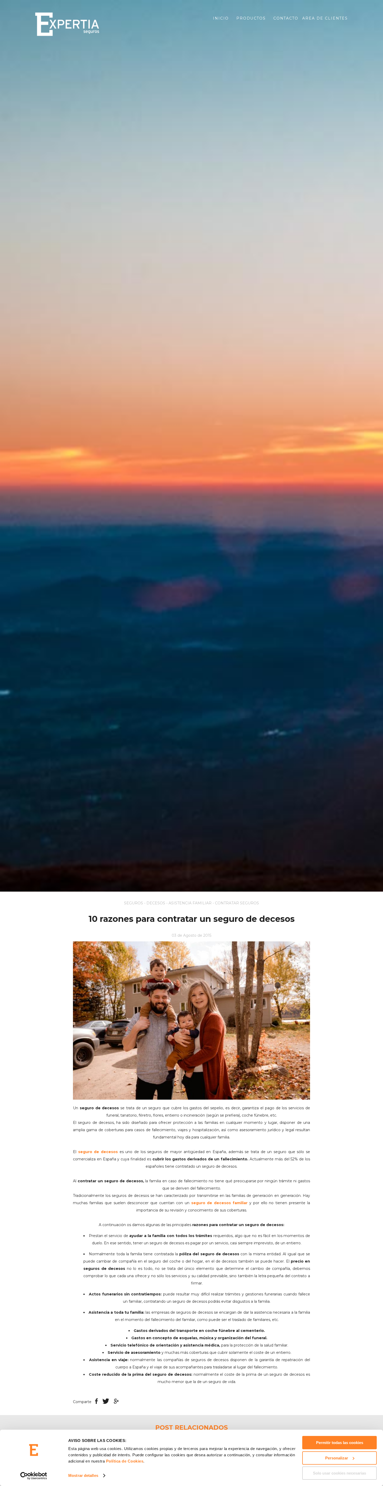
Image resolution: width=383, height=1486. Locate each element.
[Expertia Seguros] (86, 24)
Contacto (285, 18)
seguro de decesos (98, 1151)
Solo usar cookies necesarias (339, 1473)
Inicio (221, 18)
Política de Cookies (125, 1461)
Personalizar (336, 1458)
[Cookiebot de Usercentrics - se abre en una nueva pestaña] (34, 1476)
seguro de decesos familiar (219, 1203)
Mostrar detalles (83, 1475)
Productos (251, 18)
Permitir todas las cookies (339, 1442)
